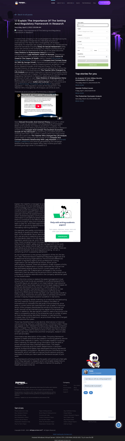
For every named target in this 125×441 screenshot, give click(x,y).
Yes (86, 392)
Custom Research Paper (46, 417)
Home (53, 3)
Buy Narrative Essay (20, 415)
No (91, 392)
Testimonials (86, 3)
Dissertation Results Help (46, 424)
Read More (79, 85)
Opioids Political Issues (84, 88)
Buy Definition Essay (70, 411)
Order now (93, 65)
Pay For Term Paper (21, 424)
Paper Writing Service (45, 411)
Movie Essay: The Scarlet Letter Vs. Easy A (35, 84)
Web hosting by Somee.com (62, 434)
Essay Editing (68, 413)
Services (65, 389)
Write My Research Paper (46, 421)
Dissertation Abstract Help (22, 421)
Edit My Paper (68, 424)
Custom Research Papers (71, 415)
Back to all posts (25, 15)
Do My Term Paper (44, 419)
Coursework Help (44, 415)
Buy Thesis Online (69, 419)
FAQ (94, 3)
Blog (78, 3)
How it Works (67, 387)
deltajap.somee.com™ (36, 430)
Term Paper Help (69, 417)
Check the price (62, 236)
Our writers (77, 385)
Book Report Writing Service (47, 413)
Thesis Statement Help (21, 411)
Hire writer (104, 2)
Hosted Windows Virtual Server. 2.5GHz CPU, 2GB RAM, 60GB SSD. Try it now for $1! (62, 437)
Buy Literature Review (21, 413)
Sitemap (76, 389)
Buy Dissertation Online (21, 417)
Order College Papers (70, 421)
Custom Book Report (21, 419)
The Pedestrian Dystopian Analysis (88, 96)
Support (65, 392)
